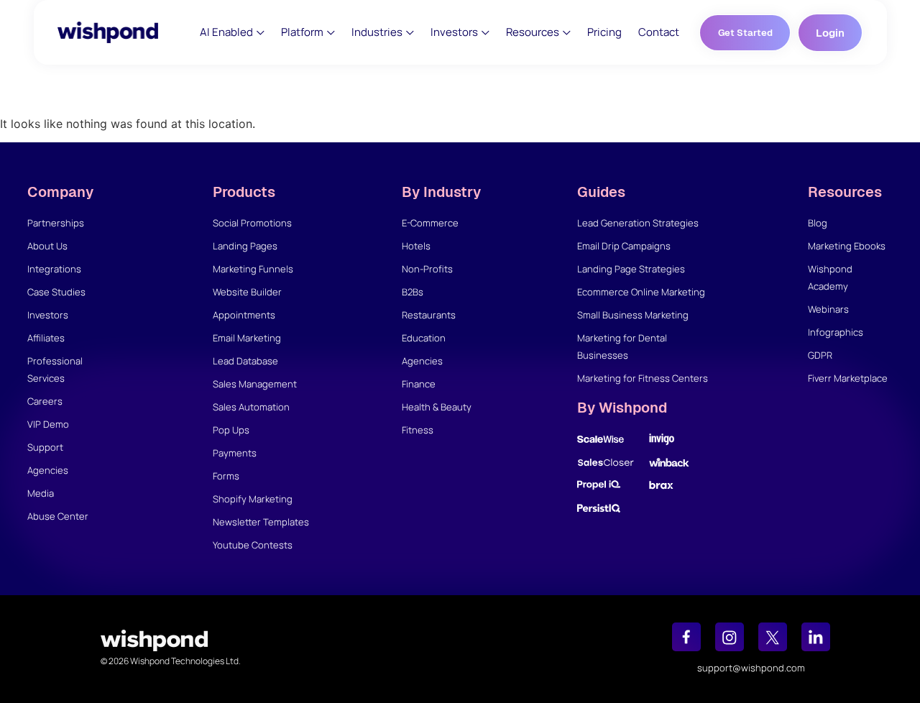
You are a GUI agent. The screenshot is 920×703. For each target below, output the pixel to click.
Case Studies (56, 291)
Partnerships (55, 222)
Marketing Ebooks (847, 245)
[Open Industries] (410, 32)
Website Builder (247, 291)
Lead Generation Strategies (638, 222)
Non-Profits (427, 268)
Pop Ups (231, 429)
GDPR (820, 355)
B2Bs (412, 291)
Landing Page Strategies (631, 268)
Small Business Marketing (633, 314)
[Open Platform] (331, 32)
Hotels (416, 245)
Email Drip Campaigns (624, 245)
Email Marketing (247, 337)
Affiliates (46, 337)
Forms (226, 475)
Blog (817, 222)
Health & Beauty (437, 406)
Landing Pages (245, 245)
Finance (419, 383)
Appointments (244, 314)
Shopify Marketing (253, 498)
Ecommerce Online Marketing (641, 291)
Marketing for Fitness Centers (642, 378)
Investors (47, 314)
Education (424, 337)
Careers (45, 401)
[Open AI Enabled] (260, 32)
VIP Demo (48, 424)
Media (40, 493)
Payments (235, 452)
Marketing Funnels (253, 268)
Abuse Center (57, 516)
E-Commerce (430, 222)
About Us (47, 245)
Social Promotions (252, 222)
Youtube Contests (253, 544)
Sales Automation (251, 406)
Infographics (835, 332)
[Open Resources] (567, 32)
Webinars (828, 309)
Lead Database (245, 360)
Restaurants (429, 314)
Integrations (54, 268)
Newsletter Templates (261, 521)
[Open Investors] (485, 32)
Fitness (417, 429)
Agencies (47, 470)
